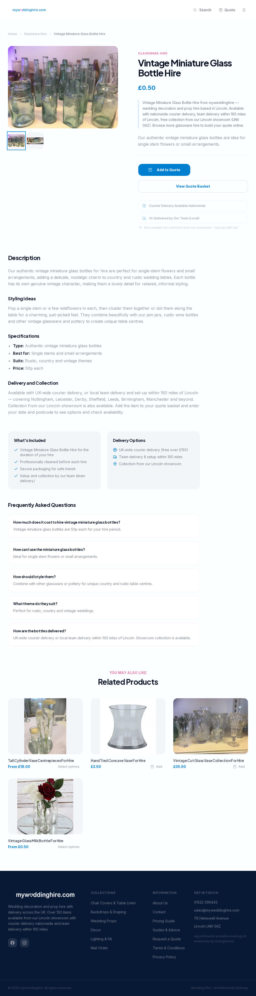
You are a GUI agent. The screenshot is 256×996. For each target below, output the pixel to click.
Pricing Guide (164, 921)
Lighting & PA (101, 939)
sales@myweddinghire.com (216, 910)
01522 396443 (206, 902)
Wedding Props (103, 921)
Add (159, 766)
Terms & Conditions (169, 948)
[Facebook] (12, 942)
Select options (69, 766)
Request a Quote (167, 939)
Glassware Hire (35, 34)
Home (12, 34)
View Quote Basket (193, 186)
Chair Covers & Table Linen (113, 903)
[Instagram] (24, 942)
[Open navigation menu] (244, 10)
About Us (160, 903)
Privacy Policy (164, 957)
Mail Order (99, 948)
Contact (159, 912)
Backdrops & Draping (108, 912)
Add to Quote (168, 170)
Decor (96, 930)
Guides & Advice (166, 930)
